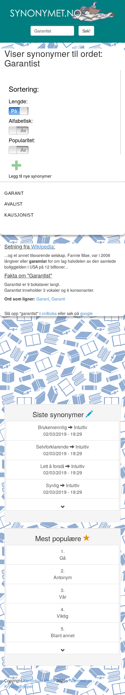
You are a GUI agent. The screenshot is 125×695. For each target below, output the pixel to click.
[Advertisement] (48, 361)
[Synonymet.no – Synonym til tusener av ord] (62, 11)
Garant (42, 299)
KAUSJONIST (18, 215)
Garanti (58, 299)
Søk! (86, 31)
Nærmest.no (80, 680)
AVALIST (13, 203)
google (86, 313)
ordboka (48, 313)
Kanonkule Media (39, 680)
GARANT (14, 193)
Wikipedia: (43, 246)
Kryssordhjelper (18, 686)
